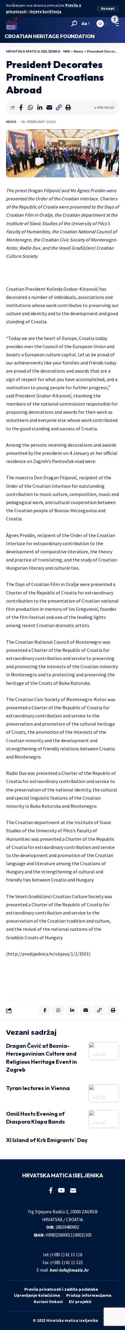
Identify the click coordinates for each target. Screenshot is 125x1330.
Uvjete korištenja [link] (45, 11)
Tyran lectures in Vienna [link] (38, 1088)
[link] (114, 19)
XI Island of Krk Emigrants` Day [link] (47, 1140)
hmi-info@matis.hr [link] (69, 1270)
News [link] (11, 122)
